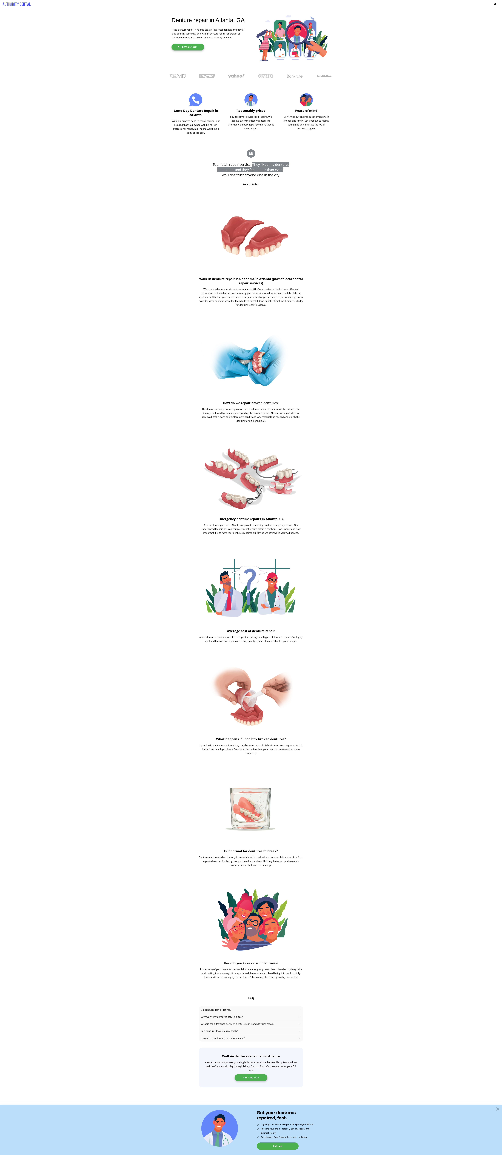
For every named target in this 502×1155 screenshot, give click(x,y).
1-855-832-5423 (190, 47)
